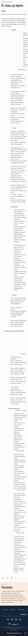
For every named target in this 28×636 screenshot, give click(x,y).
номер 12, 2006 (23, 14)
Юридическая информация (14, 629)
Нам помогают (21, 609)
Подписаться (23, 614)
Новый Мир (16, 14)
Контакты (12, 609)
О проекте (5, 609)
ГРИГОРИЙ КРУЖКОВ (6, 2)
